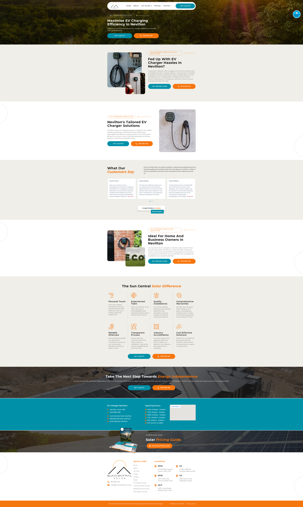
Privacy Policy (191, 503)
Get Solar (145, 6)
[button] (151, 201)
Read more (131, 196)
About (136, 6)
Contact (167, 6)
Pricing (157, 6)
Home (128, 6)
